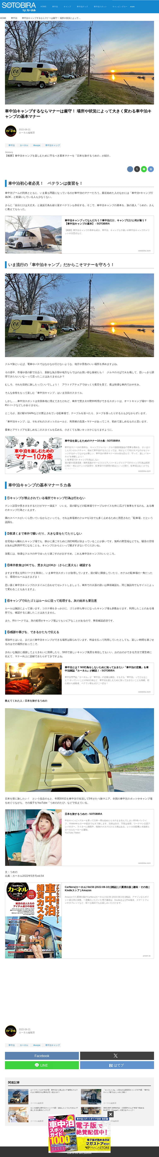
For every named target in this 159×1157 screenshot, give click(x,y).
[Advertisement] (79, 990)
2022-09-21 (24, 129)
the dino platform (83, 1153)
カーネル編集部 (27, 132)
